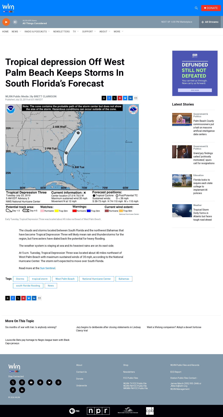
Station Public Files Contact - (184, 378)
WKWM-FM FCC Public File (135, 388)
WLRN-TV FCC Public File (135, 383)
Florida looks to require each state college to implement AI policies (203, 186)
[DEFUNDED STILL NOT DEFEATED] (195, 73)
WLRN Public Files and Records (184, 365)
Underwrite (81, 386)
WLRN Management (179, 389)
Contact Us (81, 372)
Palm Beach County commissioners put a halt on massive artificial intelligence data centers (204, 127)
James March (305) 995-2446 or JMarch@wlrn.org (185, 384)
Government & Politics (200, 115)
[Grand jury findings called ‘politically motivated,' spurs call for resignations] (182, 151)
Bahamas (124, 279)
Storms (20, 279)
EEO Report (175, 372)
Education (198, 175)
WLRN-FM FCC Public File (135, 386)
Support (87, 31)
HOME (5, 31)
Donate (79, 379)
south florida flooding (28, 285)
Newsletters (61, 31)
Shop (125, 365)
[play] (6, 22)
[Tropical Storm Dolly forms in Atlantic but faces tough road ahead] (182, 210)
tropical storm (40, 279)
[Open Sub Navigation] (20, 31)
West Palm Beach (65, 279)
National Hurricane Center (97, 279)
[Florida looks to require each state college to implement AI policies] (182, 180)
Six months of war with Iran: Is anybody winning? (31, 327)
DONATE (212, 8)
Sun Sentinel (47, 268)
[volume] (15, 22)
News (51, 285)
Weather (197, 205)
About (103, 31)
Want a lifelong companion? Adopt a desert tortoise (174, 327)
